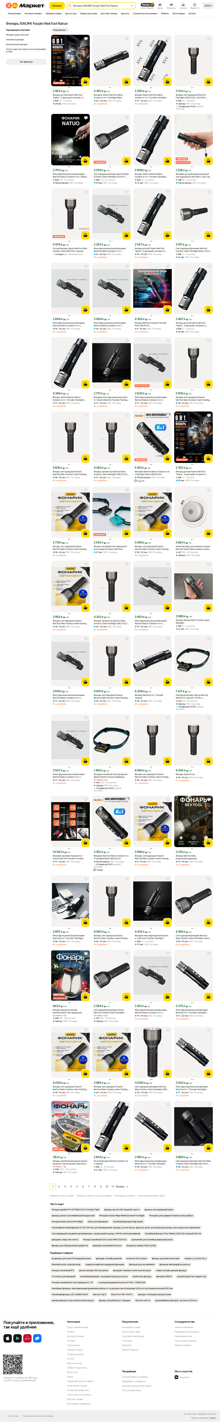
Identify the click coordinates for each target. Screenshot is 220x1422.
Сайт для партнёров (131, 1390)
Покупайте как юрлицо (133, 1336)
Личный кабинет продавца (135, 1377)
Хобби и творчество (77, 1368)
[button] (60, 30)
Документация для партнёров (136, 1386)
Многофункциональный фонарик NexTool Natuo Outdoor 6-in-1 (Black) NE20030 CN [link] (70, 175)
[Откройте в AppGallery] (27, 1342)
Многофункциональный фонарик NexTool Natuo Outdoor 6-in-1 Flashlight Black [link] (110, 249)
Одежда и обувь (75, 1350)
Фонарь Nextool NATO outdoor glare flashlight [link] (193, 621)
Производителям (183, 1336)
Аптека (70, 1359)
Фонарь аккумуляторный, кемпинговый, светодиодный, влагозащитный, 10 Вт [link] (67, 1011)
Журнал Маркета (130, 1350)
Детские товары (75, 1399)
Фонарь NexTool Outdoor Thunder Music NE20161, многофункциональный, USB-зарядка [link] (151, 324)
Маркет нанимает (183, 1345)
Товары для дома (75, 1354)
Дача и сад (72, 1372)
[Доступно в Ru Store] (37, 1342)
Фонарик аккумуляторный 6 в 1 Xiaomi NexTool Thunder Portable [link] (68, 857)
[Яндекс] (212, 1418)
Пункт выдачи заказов (186, 1341)
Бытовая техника (75, 1336)
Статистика (13, 1416)
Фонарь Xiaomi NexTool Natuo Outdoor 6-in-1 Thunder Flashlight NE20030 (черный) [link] (150, 96)
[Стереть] (132, 6)
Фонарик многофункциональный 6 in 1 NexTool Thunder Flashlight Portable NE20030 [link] (151, 937)
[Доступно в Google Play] (17, 1342)
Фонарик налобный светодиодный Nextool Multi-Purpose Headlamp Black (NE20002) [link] (110, 775)
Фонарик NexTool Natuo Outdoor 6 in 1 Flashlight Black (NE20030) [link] (152, 472)
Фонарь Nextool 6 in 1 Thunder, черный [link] (149, 696)
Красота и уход (74, 1363)
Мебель (71, 1332)
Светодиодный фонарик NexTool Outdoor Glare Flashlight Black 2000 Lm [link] (193, 249)
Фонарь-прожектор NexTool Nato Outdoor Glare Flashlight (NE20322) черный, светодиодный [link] (110, 473)
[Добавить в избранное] (86, 39)
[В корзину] (85, 81)
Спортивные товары (77, 1386)
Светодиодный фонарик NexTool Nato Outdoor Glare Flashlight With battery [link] (151, 1088)
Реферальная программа (187, 1332)
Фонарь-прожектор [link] (185, 774)
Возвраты (127, 1345)
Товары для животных (78, 1390)
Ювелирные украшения (78, 1404)
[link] (75, 1209)
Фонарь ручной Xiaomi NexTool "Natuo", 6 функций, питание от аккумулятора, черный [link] (68, 96)
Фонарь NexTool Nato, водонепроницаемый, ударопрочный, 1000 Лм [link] (188, 857)
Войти (208, 5)
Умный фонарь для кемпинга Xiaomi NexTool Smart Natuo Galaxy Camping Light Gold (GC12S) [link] (193, 547)
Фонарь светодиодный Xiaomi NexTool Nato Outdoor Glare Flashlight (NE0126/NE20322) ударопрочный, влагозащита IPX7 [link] (193, 398)
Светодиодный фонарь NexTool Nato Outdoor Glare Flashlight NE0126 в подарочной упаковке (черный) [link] (193, 1162)
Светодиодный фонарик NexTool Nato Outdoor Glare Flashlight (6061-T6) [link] (193, 937)
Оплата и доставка (131, 1332)
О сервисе (127, 1341)
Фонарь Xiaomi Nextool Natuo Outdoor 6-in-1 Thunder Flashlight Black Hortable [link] (150, 175)
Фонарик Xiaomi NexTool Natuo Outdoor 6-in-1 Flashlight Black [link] (108, 96)
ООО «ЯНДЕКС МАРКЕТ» (204, 1414)
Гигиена (71, 1341)
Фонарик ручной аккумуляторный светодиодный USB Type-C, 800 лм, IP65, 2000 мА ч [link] (193, 175)
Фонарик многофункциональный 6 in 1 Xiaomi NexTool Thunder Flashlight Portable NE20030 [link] (111, 398)
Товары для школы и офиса (80, 1381)
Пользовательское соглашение (38, 1416)
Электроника (73, 1345)
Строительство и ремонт (79, 1395)
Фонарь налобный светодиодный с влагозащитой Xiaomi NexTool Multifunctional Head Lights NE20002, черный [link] (111, 547)
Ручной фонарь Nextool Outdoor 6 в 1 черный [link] (111, 1162)
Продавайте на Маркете (133, 1381)
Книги (70, 1377)
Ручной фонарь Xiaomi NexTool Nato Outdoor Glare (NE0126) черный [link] (70, 249)
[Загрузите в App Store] (7, 1342)
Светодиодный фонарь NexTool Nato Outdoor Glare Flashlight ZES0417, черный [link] (111, 175)
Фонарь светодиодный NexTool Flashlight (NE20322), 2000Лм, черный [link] (191, 96)
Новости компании (184, 1327)
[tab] (14, 13)
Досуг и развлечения (77, 1327)
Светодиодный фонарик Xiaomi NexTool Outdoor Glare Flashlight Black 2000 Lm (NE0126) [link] (109, 1011)
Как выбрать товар (131, 1327)
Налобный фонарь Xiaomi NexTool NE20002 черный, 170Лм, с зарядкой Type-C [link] (192, 696)
